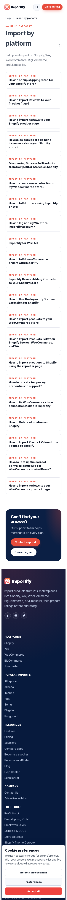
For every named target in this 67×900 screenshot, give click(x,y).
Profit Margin (12, 813)
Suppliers (10, 742)
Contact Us (11, 792)
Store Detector (13, 836)
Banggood (10, 716)
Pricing (8, 737)
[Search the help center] (37, 7)
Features (9, 731)
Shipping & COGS (15, 830)
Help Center (12, 772)
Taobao (9, 693)
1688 (7, 698)
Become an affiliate (16, 760)
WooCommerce (14, 654)
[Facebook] (7, 615)
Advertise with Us (15, 798)
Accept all (33, 891)
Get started (52, 6)
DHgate (9, 710)
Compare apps (13, 748)
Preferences (33, 881)
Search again (24, 552)
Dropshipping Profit (16, 819)
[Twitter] (24, 615)
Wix (6, 649)
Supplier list (11, 778)
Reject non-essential (33, 872)
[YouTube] (16, 615)
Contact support (25, 542)
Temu (8, 704)
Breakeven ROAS (15, 825)
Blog (7, 766)
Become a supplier (16, 754)
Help (8, 17)
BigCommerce (13, 660)
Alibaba (9, 687)
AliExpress (10, 681)
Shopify (9, 643)
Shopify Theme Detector (20, 842)
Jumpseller (11, 666)
